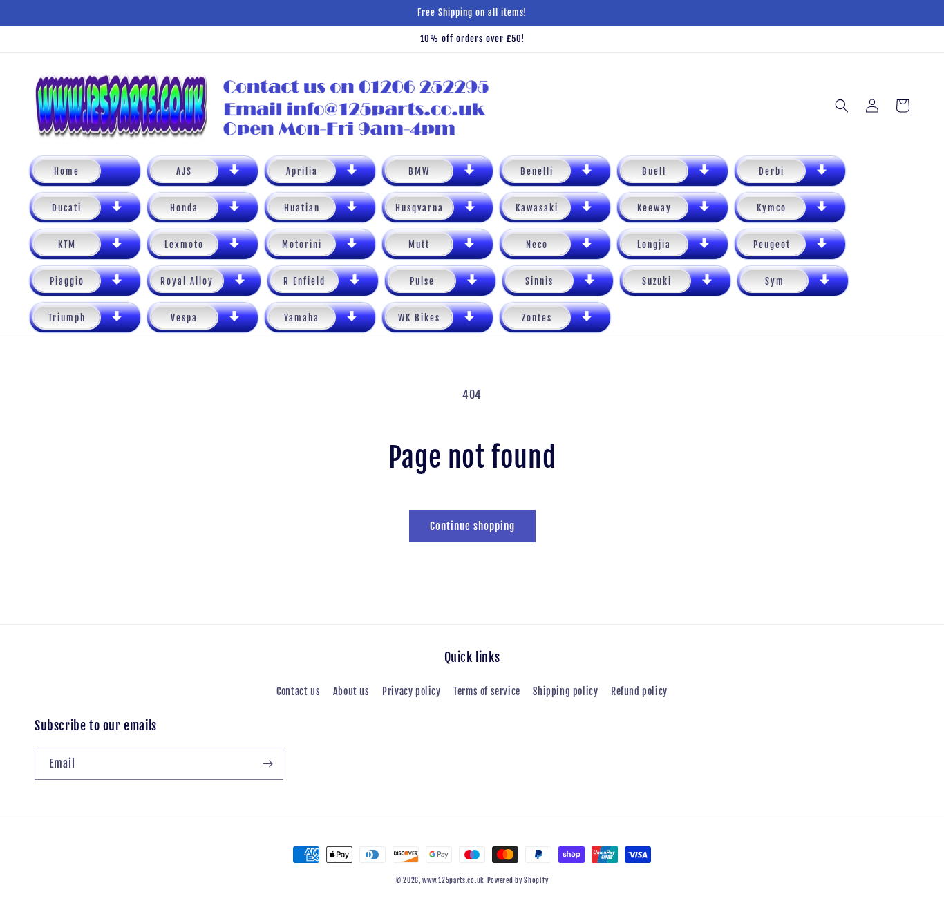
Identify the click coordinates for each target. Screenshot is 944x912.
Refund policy (639, 691)
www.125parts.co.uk (453, 880)
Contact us (298, 691)
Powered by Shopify (518, 880)
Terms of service (486, 691)
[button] (202, 171)
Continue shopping (472, 526)
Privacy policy (411, 691)
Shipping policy (565, 691)
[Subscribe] (267, 764)
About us (351, 691)
